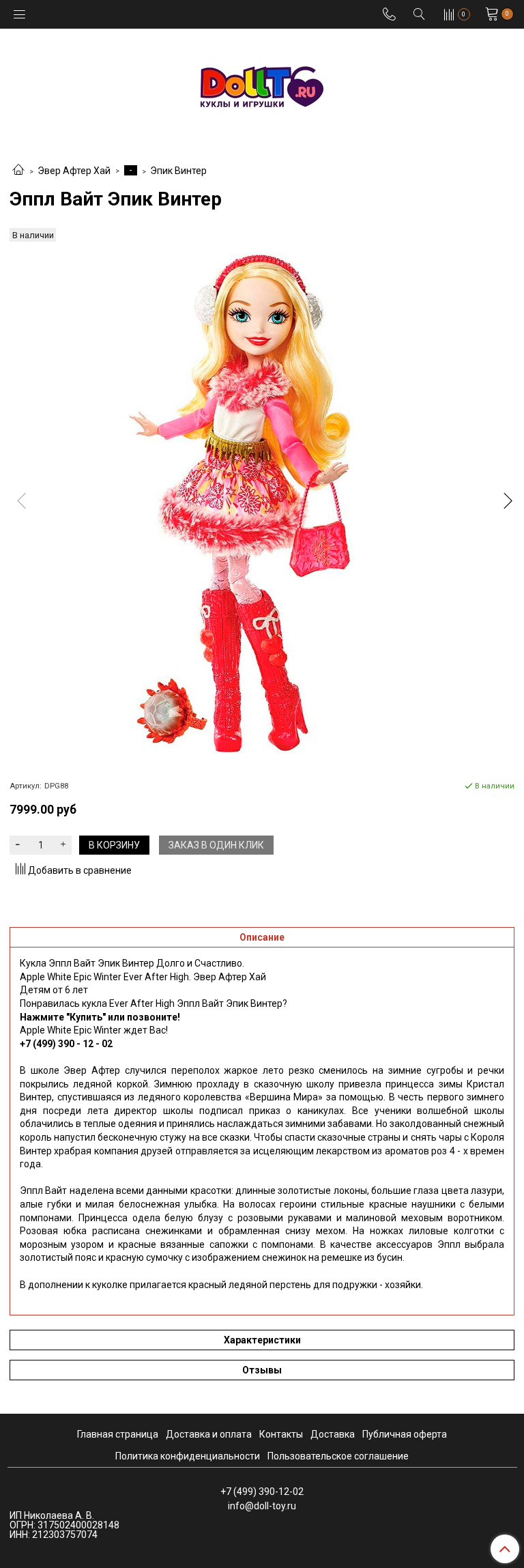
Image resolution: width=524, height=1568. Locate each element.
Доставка (332, 1434)
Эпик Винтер (178, 170)
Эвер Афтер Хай (74, 170)
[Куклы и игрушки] (262, 85)
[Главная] (18, 170)
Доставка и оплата (209, 1434)
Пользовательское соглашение (338, 1456)
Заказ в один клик (216, 845)
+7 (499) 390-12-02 (262, 1491)
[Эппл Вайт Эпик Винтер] (262, 504)
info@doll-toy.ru (262, 1505)
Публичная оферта (404, 1434)
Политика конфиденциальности (187, 1456)
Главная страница (117, 1434)
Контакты (281, 1434)
